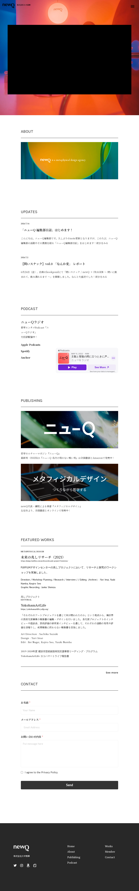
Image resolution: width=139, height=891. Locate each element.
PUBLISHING (31, 400)
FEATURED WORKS (37, 539)
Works (109, 846)
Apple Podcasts (30, 344)
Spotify (25, 351)
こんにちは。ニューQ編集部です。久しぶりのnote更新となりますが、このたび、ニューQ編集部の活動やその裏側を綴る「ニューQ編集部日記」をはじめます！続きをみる (69, 241)
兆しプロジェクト (30, 596)
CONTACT (29, 684)
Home (71, 846)
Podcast (72, 862)
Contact (110, 857)
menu (132, 6)
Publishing (73, 857)
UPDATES (29, 211)
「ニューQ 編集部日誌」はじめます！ (47, 230)
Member (110, 851)
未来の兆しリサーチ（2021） (43, 557)
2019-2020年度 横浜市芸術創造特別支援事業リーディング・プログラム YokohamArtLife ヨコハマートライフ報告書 (59, 654)
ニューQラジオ (32, 321)
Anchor (25, 357)
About (71, 851)
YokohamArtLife (33, 605)
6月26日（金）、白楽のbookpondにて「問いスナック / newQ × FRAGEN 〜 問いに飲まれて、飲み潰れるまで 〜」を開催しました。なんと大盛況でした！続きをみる (69, 274)
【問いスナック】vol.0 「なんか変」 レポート (53, 263)
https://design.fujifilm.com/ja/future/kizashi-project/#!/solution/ (44, 561)
